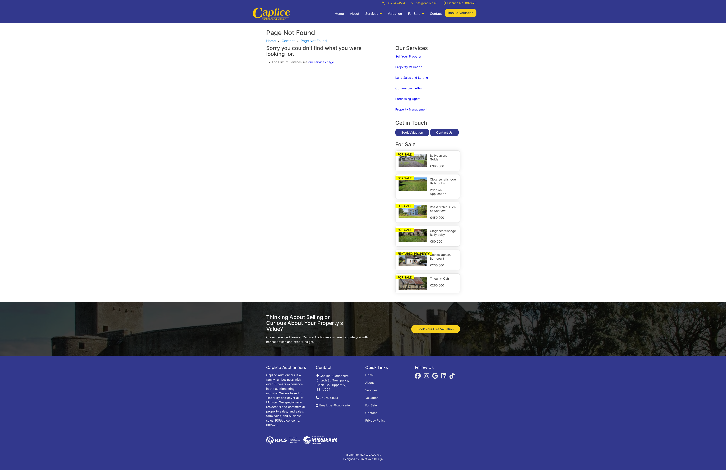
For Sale (414, 14)
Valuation (395, 14)
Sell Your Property (408, 56)
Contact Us (444, 132)
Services (371, 14)
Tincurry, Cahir (440, 278)
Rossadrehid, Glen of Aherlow (443, 209)
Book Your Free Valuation (435, 329)
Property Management (411, 109)
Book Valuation (412, 132)
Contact (436, 14)
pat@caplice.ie (426, 3)
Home (339, 14)
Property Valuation (408, 67)
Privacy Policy (375, 420)
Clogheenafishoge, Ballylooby (443, 181)
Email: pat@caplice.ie (334, 405)
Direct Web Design (371, 459)
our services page (321, 62)
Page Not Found (314, 41)
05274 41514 (396, 3)
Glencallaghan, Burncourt (440, 256)
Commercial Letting (409, 88)
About (354, 14)
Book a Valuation (460, 13)
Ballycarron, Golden (438, 157)
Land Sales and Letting (411, 77)
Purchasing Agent (407, 99)
